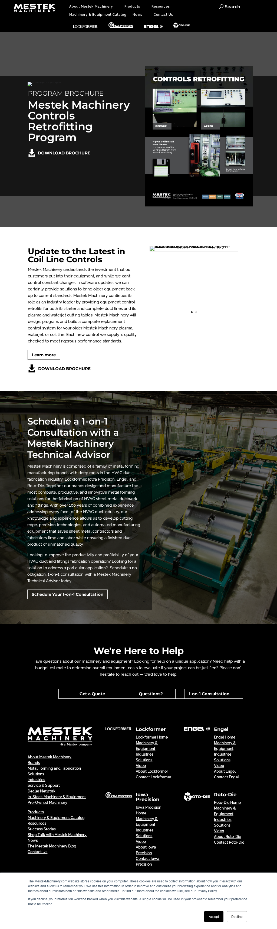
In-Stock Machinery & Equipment (57, 797)
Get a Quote (92, 693)
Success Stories (42, 829)
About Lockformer (152, 771)
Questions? (151, 693)
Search (232, 6)
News (137, 15)
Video (141, 765)
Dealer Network (41, 791)
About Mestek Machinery (91, 6)
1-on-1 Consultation (209, 693)
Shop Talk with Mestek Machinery (57, 835)
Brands (34, 762)
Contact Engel (226, 777)
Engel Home (224, 737)
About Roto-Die (227, 836)
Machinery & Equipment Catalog (98, 15)
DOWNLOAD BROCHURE (64, 153)
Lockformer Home (152, 737)
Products (132, 6)
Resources (160, 6)
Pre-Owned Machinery (47, 802)
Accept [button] (214, 916)
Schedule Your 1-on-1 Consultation (67, 594)
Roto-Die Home (227, 802)
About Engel (225, 771)
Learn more (44, 354)
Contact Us (163, 15)
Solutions (144, 760)
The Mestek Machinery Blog (52, 846)
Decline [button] (237, 916)
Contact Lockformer (153, 777)
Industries (36, 780)
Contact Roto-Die (229, 842)
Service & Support (44, 785)
